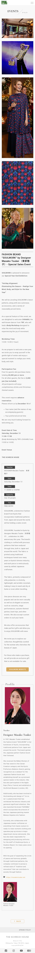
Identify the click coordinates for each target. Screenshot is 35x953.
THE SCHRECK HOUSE (17, 937)
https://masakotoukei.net (15, 877)
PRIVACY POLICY (25, 930)
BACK (18, 921)
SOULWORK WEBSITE (17, 669)
